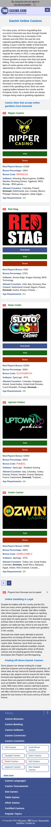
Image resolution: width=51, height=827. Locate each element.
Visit (25, 154)
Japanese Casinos (13, 767)
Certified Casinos (14, 808)
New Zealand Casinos (34, 768)
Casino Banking (14, 724)
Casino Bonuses (14, 719)
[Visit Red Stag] (25, 228)
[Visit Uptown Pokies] (25, 422)
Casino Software (14, 730)
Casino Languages (15, 780)
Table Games (12, 797)
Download (25, 250)
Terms (25, 161)
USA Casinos (10, 747)
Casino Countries (14, 741)
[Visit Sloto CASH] (25, 325)
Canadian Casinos (12, 756)
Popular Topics (13, 813)
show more (9, 775)
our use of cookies (22, 4)
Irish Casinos (34, 761)
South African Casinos (34, 748)
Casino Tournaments (16, 786)
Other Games (12, 802)
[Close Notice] (34, 4)
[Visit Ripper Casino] (25, 132)
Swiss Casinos (35, 756)
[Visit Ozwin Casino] (25, 512)
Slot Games (11, 791)
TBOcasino (21, 821)
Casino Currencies (15, 735)
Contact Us (30, 823)
